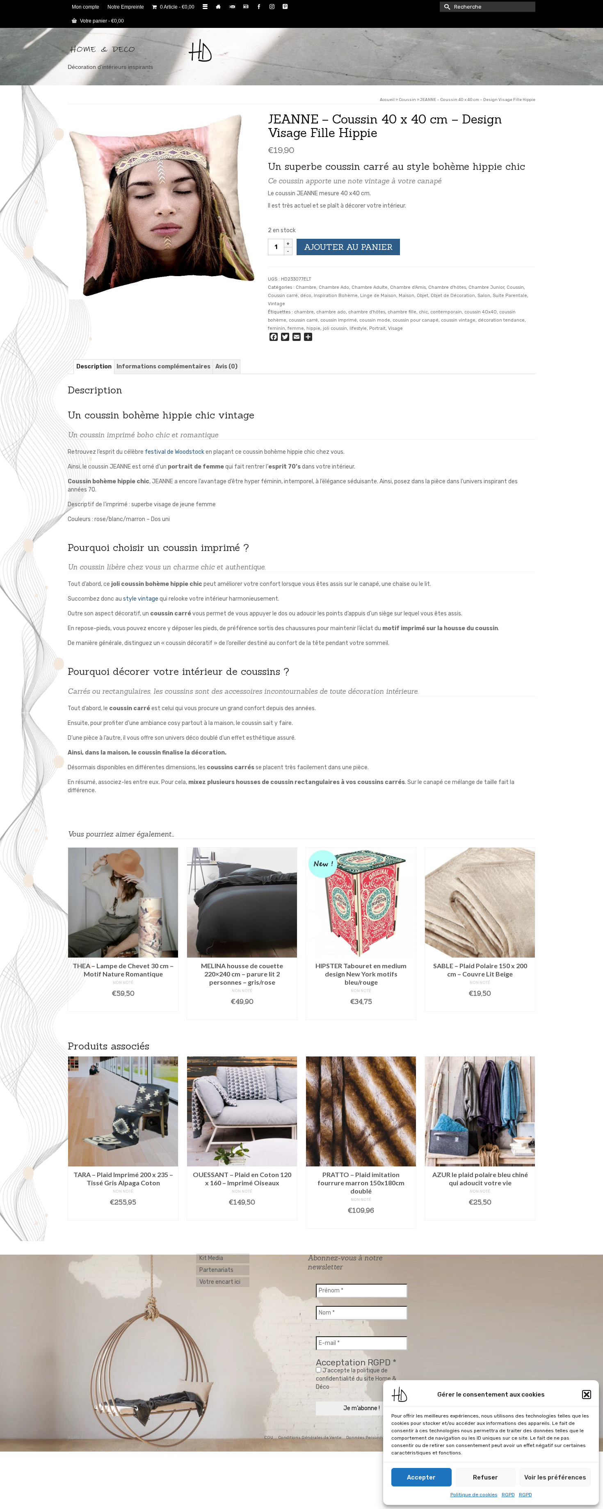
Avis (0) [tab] (226, 366)
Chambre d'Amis (408, 287)
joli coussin (335, 328)
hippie (313, 328)
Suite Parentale (510, 295)
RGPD (508, 1495)
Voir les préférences (555, 1477)
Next (528, 1142)
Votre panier (101, 21)
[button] (586, 1394)
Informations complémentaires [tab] (163, 366)
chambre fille (402, 312)
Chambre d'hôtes (447, 287)
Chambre (306, 287)
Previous (75, 1142)
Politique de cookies (474, 1495)
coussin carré (303, 320)
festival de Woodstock (174, 451)
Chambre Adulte (370, 287)
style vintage (140, 598)
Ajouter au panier (348, 247)
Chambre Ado (334, 287)
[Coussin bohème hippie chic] (161, 205)
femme (296, 328)
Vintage (276, 303)
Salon (483, 295)
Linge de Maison (378, 295)
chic (423, 312)
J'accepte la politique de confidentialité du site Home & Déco (356, 1378)
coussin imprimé (338, 320)
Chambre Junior (486, 287)
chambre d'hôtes (366, 312)
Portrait (377, 328)
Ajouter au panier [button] (123, 1005)
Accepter (421, 1477)
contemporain (446, 312)
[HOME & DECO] (141, 50)
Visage (395, 328)
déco (305, 295)
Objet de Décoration (453, 295)
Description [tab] (94, 366)
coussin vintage (458, 320)
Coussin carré (283, 295)
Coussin (515, 287)
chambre (304, 312)
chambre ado (331, 312)
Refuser (485, 1477)
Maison (406, 295)
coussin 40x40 (480, 312)
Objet (422, 295)
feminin (276, 328)
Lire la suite (361, 1214)
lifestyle (358, 328)
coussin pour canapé (416, 320)
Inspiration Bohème (336, 295)
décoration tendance (501, 320)
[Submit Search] (446, 7)
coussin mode (374, 320)
